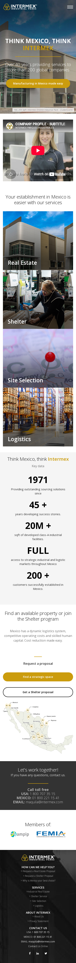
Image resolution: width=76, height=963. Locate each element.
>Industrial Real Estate (38, 891)
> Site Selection (38, 901)
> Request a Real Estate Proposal (38, 871)
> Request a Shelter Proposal (38, 876)
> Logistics (38, 905)
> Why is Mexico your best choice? (38, 880)
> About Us (38, 916)
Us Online (42, 946)
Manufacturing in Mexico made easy (38, 83)
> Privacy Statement (38, 921)
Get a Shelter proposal (38, 692)
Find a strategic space (38, 677)
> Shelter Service (38, 896)
